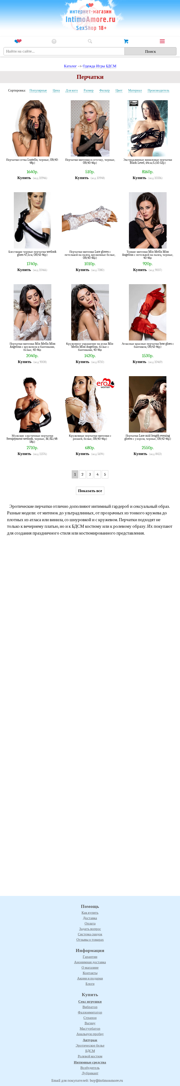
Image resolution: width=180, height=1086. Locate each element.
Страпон (90, 1018)
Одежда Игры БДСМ (99, 66)
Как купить (90, 912)
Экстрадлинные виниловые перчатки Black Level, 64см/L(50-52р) (147, 161)
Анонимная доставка (90, 962)
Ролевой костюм (90, 1056)
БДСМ (90, 1051)
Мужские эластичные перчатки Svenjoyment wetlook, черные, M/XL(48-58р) (32, 438)
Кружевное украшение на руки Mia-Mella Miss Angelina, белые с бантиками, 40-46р (90, 346)
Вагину (90, 1023)
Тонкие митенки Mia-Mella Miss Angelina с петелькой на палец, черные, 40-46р (147, 254)
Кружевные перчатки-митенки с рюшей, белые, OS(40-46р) (90, 437)
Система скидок (90, 934)
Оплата (90, 923)
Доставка (90, 918)
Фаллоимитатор (90, 1012)
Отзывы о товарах (90, 939)
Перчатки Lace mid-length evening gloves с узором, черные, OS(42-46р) (147, 437)
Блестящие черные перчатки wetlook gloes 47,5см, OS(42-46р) (32, 253)
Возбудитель (90, 1068)
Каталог (70, 66)
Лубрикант (90, 1073)
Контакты (90, 973)
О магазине (90, 967)
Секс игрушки (90, 1001)
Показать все (90, 491)
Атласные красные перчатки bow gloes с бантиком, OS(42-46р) (148, 345)
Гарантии (90, 957)
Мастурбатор (90, 1028)
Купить (24, 178)
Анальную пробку (90, 1034)
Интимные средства (90, 1062)
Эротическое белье (90, 1045)
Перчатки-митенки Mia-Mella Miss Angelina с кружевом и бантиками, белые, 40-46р (32, 346)
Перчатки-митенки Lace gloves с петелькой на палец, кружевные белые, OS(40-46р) (90, 254)
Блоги (90, 984)
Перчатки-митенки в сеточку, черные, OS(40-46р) (90, 161)
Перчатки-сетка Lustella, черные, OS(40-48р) (32, 161)
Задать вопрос (90, 929)
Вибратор (90, 1007)
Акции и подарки (90, 978)
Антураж (90, 1040)
